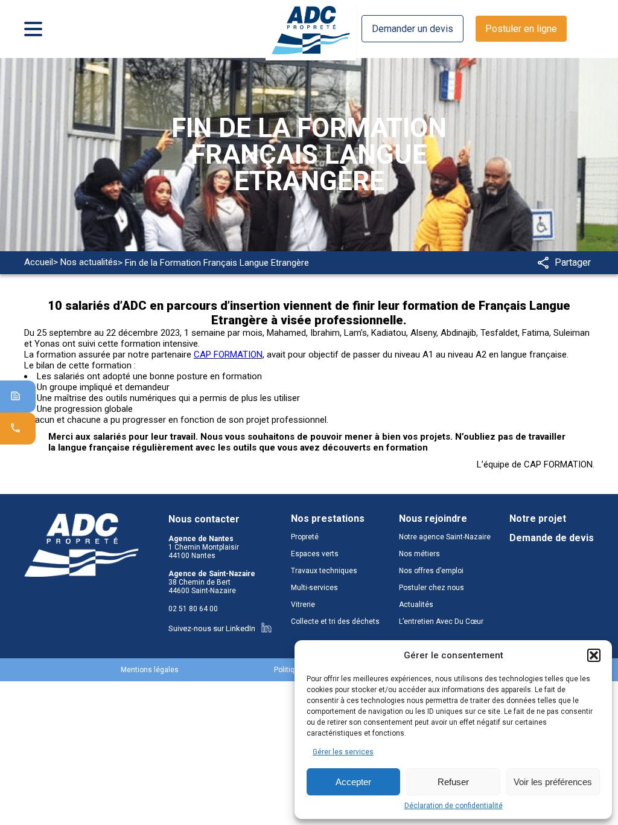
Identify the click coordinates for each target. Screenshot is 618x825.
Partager (573, 262)
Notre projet (537, 518)
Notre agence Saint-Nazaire (445, 537)
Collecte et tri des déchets (335, 621)
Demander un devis (412, 28)
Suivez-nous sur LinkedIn (211, 628)
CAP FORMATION (228, 354)
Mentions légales (150, 670)
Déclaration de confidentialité (453, 805)
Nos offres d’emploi (431, 571)
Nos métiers (419, 554)
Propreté (305, 537)
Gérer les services (343, 752)
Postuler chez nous (431, 587)
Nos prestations (328, 518)
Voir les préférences (553, 782)
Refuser (453, 782)
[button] (594, 655)
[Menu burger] (33, 29)
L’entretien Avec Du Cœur (441, 621)
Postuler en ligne (521, 28)
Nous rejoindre (433, 518)
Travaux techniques (324, 571)
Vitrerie (303, 604)
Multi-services (314, 587)
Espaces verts (315, 554)
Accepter (353, 782)
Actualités (416, 604)
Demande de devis (551, 538)
